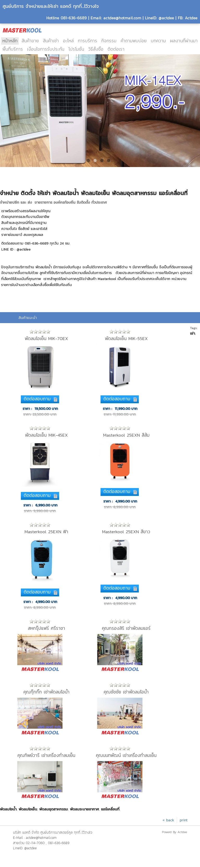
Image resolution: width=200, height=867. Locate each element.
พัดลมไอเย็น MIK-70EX (46, 338)
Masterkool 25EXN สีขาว (126, 531)
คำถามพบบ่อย (134, 40)
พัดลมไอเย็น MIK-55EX (126, 338)
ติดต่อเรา (116, 49)
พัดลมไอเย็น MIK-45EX (46, 435)
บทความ (158, 40)
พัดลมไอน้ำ (8, 809)
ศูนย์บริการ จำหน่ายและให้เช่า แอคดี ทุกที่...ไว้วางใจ (51, 6)
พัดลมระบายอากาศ (84, 809)
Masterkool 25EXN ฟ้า (46, 531)
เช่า (192, 333)
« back (168, 820)
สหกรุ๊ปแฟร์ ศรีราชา (46, 628)
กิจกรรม (108, 40)
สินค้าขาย (30, 40)
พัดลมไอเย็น (28, 809)
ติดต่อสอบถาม (37, 398)
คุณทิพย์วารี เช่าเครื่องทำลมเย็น (46, 755)
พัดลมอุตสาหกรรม (53, 809)
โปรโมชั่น (76, 49)
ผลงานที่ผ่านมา (184, 40)
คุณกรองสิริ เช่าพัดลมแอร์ (126, 628)
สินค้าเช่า (51, 40)
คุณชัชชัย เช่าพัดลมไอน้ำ (126, 691)
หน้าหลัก (9, 40)
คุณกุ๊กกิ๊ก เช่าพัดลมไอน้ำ (46, 691)
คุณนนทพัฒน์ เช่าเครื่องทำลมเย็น (126, 755)
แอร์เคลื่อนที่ (110, 809)
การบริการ (87, 40)
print (184, 820)
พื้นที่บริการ (12, 49)
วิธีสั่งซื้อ (95, 49)
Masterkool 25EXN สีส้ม (126, 435)
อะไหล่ (68, 40)
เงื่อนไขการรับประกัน (45, 49)
